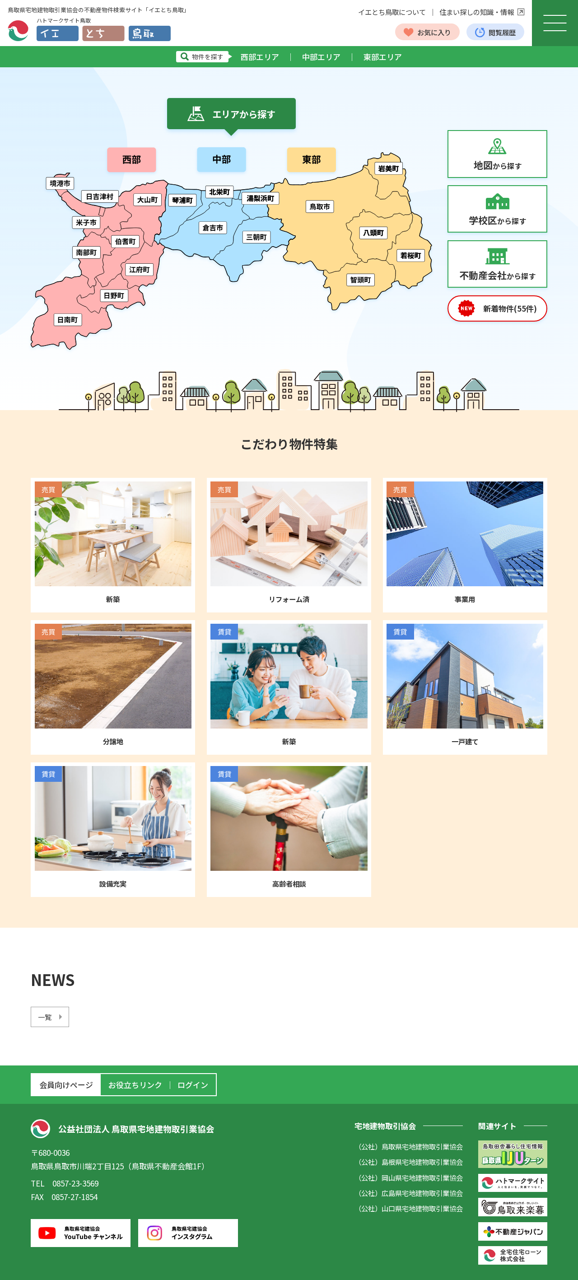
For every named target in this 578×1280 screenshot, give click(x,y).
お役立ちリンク (135, 1084)
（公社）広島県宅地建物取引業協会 (408, 1193)
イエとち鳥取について (392, 12)
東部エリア (383, 56)
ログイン (192, 1084)
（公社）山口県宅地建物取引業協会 (408, 1208)
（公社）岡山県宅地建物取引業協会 (408, 1177)
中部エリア (321, 56)
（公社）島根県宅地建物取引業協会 (408, 1162)
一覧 (44, 1017)
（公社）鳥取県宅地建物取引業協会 (408, 1146)
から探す (498, 165)
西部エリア (260, 56)
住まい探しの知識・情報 (476, 12)
